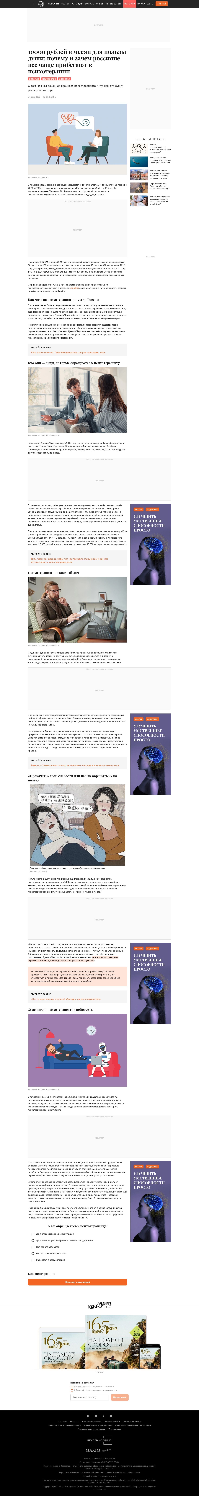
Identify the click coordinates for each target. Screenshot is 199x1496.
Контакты (74, 1421)
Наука (141, 3)
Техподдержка (115, 1429)
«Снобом (74, 288)
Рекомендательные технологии (91, 1429)
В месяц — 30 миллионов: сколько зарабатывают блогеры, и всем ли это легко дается (75, 765)
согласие (81, 1387)
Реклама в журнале (132, 1421)
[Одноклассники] (103, 1416)
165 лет (161, 3)
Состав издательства (91, 1421)
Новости (53, 3)
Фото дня (77, 3)
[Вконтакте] (96, 1416)
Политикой (80, 1390)
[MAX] (88, 1416)
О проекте (62, 1421)
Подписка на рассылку (82, 1382)
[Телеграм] (111, 1416)
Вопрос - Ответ (94, 3)
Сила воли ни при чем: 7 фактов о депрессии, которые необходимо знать (68, 352)
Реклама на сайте (112, 1421)
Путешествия (113, 3)
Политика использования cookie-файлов (133, 1425)
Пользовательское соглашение (98, 1425)
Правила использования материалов (64, 1425)
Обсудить (51, 97)
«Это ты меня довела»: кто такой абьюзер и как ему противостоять (66, 999)
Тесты (65, 3)
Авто (150, 3)
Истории (129, 3)
